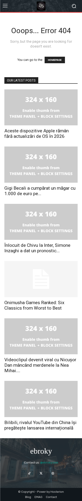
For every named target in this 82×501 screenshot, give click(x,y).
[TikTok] (29, 473)
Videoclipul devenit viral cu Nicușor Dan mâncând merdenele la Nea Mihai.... (40, 365)
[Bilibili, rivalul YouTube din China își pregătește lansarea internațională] (41, 399)
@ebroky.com (49, 462)
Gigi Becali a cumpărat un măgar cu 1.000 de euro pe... (39, 191)
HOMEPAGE (55, 59)
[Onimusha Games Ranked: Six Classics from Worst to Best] (41, 279)
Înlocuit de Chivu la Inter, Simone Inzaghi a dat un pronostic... (37, 248)
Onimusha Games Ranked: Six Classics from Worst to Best (34, 305)
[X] (41, 473)
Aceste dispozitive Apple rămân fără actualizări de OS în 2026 (36, 133)
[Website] (52, 473)
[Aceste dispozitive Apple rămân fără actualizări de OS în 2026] (41, 107)
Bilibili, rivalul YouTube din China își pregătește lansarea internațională (40, 425)
